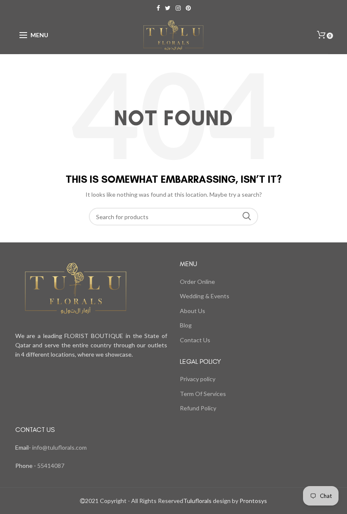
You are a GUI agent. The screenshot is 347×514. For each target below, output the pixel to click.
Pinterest (188, 8)
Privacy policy (197, 378)
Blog (186, 325)
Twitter (167, 8)
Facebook (158, 8)
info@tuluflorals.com (59, 447)
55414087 (50, 465)
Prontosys (252, 500)
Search (246, 216)
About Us (192, 310)
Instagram (178, 8)
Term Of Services (203, 393)
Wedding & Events (204, 296)
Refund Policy (198, 408)
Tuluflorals (197, 500)
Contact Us (195, 340)
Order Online (197, 281)
